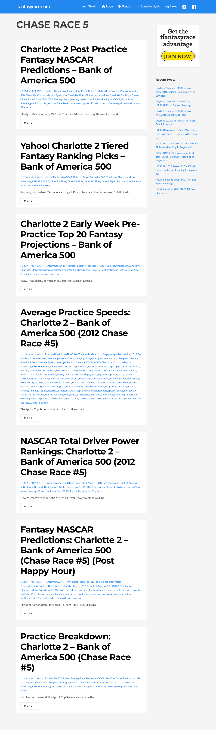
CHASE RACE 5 (44, 99)
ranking (24, 390)
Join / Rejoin (89, 6)
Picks (124, 99)
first (100, 370)
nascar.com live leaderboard (94, 378)
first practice (129, 370)
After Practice (111, 90)
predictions (36, 103)
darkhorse (81, 366)
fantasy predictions (81, 99)
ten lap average (36, 394)
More (28, 122)
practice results (120, 382)
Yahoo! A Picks (58, 181)
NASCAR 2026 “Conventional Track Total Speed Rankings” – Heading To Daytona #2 (175, 156)
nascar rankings (39, 378)
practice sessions (77, 686)
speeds (119, 390)
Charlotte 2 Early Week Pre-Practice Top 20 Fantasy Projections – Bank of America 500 (80, 239)
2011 (85, 585)
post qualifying (35, 382)
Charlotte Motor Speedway (52, 95)
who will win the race (61, 597)
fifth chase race (73, 370)
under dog (94, 394)
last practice (125, 374)
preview (89, 386)
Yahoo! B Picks (75, 181)
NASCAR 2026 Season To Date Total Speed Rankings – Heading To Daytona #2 (176, 170)
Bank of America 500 (94, 177)
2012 (134, 354)
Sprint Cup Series (94, 491)
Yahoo (44, 402)
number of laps (118, 378)
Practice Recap (103, 382)
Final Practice (90, 370)
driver (104, 366)
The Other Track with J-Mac (82, 354)
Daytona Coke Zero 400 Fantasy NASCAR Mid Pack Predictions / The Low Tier (175, 91)
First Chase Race (113, 370)
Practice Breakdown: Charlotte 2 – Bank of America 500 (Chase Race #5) (75, 652)
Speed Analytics (151, 6)
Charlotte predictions (97, 95)
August (99, 358)
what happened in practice (34, 398)
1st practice (124, 354)
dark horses (69, 366)
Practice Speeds (39, 386)
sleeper (93, 390)
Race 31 (123, 386)
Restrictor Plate (56, 390)
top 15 (89, 103)
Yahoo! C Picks (92, 181)
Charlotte (31, 95)
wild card (35, 402)
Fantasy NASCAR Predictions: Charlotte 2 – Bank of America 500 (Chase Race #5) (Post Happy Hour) (74, 550)
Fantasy (127, 6)
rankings (80, 103)
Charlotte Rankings (120, 95)
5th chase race (38, 358)
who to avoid (101, 103)
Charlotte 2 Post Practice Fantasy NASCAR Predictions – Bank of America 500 (73, 64)
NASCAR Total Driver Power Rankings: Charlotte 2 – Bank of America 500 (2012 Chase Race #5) (79, 456)
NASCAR (115, 99)
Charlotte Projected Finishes (66, 269)
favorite (40, 370)
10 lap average (109, 354)
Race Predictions (66, 103)
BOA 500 (95, 362)
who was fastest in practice (112, 398)
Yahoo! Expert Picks (112, 181)
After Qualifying (75, 358)
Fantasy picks (27, 370)
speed (111, 390)
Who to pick (116, 103)
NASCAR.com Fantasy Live (63, 378)
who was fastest (87, 398)
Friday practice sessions (70, 374)
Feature (60, 370)
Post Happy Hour (40, 593)
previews (99, 386)
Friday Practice (48, 374)
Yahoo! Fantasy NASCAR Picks (61, 177)
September (82, 390)
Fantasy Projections (96, 581)
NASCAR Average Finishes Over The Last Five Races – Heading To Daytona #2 (176, 133)
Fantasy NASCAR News (58, 581)
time (66, 394)
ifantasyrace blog (38, 585)
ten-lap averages (54, 394)
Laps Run (113, 374)
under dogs (107, 394)
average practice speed (116, 358)
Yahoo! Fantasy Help (40, 185)
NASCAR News (102, 678)
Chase (135, 95)
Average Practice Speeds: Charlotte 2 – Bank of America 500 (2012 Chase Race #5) (75, 328)
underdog (119, 394)
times (73, 394)
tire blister (82, 394)
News (173, 6)
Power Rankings (53, 382)
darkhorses (94, 366)
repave (43, 390)
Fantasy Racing (101, 99)
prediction (65, 386)
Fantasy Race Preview (82, 678)
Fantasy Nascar (53, 90)
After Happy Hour (56, 358)
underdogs (131, 394)
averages (61, 362)
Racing (131, 386)
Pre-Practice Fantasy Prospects (79, 265)
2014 (100, 90)
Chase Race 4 (27, 99)
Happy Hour (90, 374)
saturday (71, 390)
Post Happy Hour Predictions (78, 90)
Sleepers (102, 390)
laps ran (102, 374)
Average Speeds (47, 362)
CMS (71, 589)
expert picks (115, 366)
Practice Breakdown (56, 354)
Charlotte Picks (76, 95)
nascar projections (51, 273)
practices (53, 386)
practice (66, 382)
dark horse (56, 366)
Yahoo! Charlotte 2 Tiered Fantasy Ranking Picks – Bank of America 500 (74, 156)
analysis (89, 358)
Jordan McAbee (30, 91)
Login (109, 6)
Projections (49, 103)
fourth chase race (29, 374)
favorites (50, 370)
